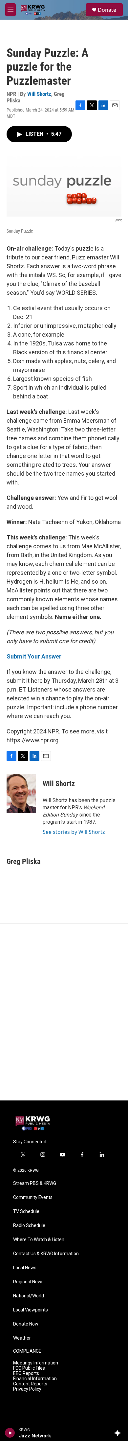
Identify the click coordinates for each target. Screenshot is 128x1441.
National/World (28, 1295)
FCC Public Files (29, 1368)
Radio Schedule (29, 1225)
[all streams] (119, 1433)
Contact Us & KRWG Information (46, 1253)
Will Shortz (39, 94)
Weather (22, 1338)
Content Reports (30, 1383)
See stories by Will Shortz (74, 831)
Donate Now (25, 1324)
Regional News (28, 1281)
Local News (24, 1267)
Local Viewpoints (30, 1310)
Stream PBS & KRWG (34, 1183)
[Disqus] (64, 1012)
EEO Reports (26, 1373)
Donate (107, 10)
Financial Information (35, 1378)
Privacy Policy (27, 1389)
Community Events (33, 1197)
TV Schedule (26, 1211)
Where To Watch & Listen (38, 1239)
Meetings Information (35, 1363)
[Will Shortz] (21, 793)
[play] (10, 1433)
